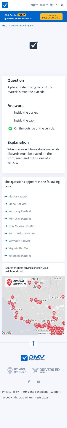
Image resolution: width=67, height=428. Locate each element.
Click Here (51, 16)
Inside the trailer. (26, 112)
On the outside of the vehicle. (34, 128)
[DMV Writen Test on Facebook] (28, 381)
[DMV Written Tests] (33, 343)
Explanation (18, 142)
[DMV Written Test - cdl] (53, 5)
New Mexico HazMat (22, 226)
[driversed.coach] (46, 370)
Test (42, 4)
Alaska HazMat (18, 196)
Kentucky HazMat (20, 211)
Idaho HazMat (17, 204)
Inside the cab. (24, 120)
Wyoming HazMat (20, 255)
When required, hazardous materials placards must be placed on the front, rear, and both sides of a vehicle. (33, 156)
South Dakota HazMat (23, 233)
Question (15, 80)
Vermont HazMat (19, 241)
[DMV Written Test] (5, 5)
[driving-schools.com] (16, 370)
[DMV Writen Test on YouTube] (38, 381)
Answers (15, 105)
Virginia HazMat (19, 248)
